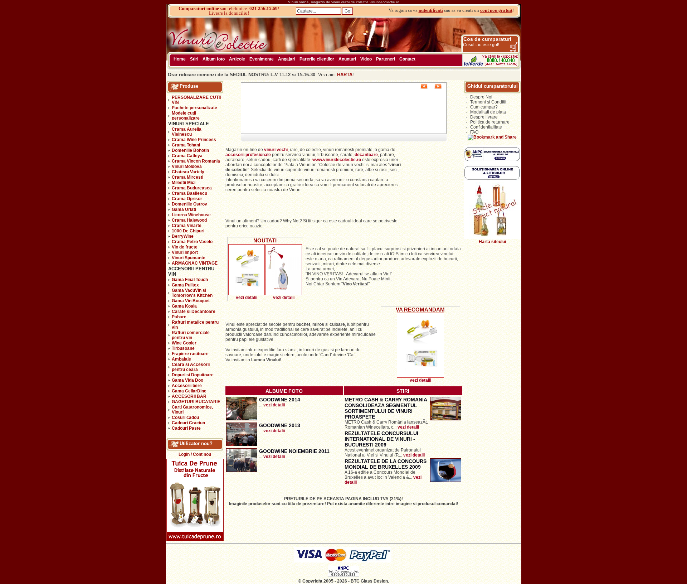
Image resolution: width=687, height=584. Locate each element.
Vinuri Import (185, 252)
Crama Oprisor (187, 198)
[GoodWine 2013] (241, 444)
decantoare (366, 154)
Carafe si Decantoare (193, 311)
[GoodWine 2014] (241, 418)
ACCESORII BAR (189, 396)
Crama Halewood (189, 220)
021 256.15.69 (263, 8)
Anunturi (347, 59)
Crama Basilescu (189, 193)
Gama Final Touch (190, 279)
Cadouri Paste (186, 428)
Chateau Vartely (188, 171)
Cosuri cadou (185, 417)
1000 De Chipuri (188, 230)
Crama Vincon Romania (196, 161)
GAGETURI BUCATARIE (196, 401)
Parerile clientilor (316, 59)
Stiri (194, 59)
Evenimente (261, 59)
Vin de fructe (185, 247)
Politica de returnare (490, 122)
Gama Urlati (184, 209)
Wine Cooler (184, 343)
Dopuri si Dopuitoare (193, 374)
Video (366, 59)
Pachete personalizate (194, 107)
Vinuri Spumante (188, 257)
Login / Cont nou (195, 454)
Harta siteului (492, 241)
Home (180, 59)
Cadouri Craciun (188, 422)
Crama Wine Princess (194, 139)
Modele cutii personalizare (186, 116)
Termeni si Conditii (488, 102)
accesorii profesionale (248, 154)
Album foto (214, 59)
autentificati (431, 10)
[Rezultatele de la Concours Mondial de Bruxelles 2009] (445, 480)
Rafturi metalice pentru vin (195, 325)
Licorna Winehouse (191, 214)
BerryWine (183, 236)
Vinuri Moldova (187, 166)
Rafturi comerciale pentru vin (191, 335)
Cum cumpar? (484, 107)
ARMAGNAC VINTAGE (195, 263)
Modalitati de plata (488, 112)
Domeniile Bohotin (190, 150)
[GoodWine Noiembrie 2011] (241, 470)
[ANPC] (343, 575)
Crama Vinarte (186, 225)
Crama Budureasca (192, 187)
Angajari (286, 59)
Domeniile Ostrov (189, 204)
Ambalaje (181, 359)
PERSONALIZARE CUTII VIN (196, 100)
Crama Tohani (186, 145)
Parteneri (385, 59)
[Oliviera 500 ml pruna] (283, 293)
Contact (407, 59)
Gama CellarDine (189, 391)
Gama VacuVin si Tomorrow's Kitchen (192, 293)
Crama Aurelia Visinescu (186, 132)
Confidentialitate (486, 127)
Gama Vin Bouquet (191, 300)
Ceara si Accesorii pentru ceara (191, 367)
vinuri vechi (276, 149)
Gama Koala (184, 306)
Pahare (179, 316)
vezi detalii (246, 297)
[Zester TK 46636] (246, 293)
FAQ (474, 132)
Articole (237, 59)
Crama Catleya (187, 155)
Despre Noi (481, 97)
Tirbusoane (183, 348)
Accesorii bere (187, 385)
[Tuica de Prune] (195, 539)
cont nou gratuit (496, 10)
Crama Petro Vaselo (192, 241)
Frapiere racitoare (190, 353)
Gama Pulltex (185, 285)
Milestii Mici (183, 182)
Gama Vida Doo (187, 380)
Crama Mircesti (187, 177)
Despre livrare (484, 117)
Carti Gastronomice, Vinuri (192, 410)
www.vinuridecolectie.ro (336, 159)
